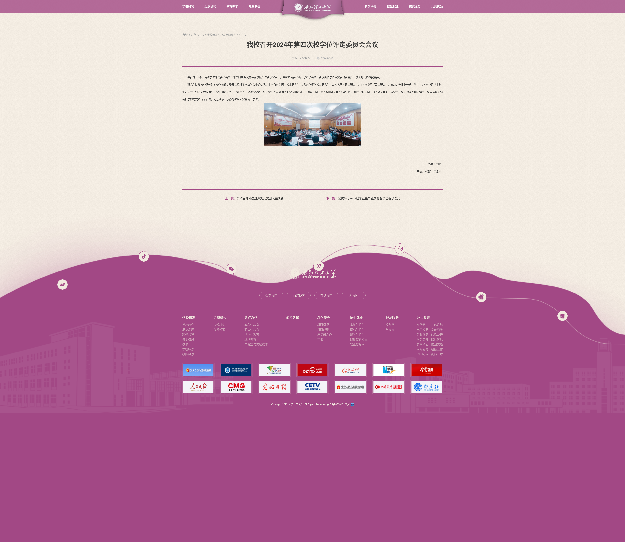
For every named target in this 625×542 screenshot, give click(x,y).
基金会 (390, 329)
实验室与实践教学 (256, 344)
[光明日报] (274, 387)
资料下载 (437, 354)
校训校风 (188, 339)
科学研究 (370, 6)
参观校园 (422, 344)
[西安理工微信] (231, 269)
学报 (320, 339)
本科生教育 (251, 325)
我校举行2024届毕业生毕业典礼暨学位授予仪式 (369, 198)
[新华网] (388, 370)
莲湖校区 (326, 295)
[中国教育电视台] (312, 387)
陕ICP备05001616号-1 (338, 404)
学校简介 (188, 325)
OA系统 (438, 325)
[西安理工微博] (62, 284)
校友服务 (415, 6)
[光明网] (350, 370)
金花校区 (271, 295)
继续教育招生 (359, 339)
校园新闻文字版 (229, 34)
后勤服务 (422, 334)
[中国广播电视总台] (236, 387)
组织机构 (210, 6)
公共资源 (437, 6)
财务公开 (422, 339)
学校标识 (188, 349)
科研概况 (323, 325)
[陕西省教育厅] (236, 370)
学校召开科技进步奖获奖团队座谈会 (260, 198)
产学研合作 (324, 334)
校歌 (185, 344)
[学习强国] (426, 370)
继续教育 (250, 339)
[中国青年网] (274, 370)
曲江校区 (299, 295)
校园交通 (437, 344)
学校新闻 (212, 34)
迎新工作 (437, 349)
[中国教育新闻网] (388, 387)
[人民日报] (198, 387)
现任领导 (188, 334)
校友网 (390, 325)
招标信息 (437, 339)
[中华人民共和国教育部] (198, 370)
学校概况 (188, 6)
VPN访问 (423, 354)
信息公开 (437, 334)
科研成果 (323, 329)
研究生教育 (251, 329)
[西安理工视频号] (318, 266)
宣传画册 (437, 329)
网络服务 (422, 349)
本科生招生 (357, 325)
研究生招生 (357, 329)
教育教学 (232, 6)
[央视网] (312, 370)
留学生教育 (251, 334)
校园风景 (188, 354)
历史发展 (188, 329)
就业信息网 (357, 344)
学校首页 (199, 34)
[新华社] (426, 387)
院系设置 (219, 329)
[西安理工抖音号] (144, 256)
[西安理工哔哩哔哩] (400, 248)
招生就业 (393, 6)
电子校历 (422, 329)
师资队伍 (254, 6)
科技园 (353, 295)
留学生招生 (357, 334)
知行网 (421, 325)
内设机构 (219, 325)
